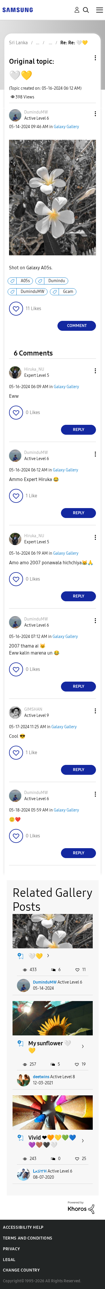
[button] (85, 113)
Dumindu (56, 280)
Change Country (21, 1270)
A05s (25, 280)
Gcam (68, 291)
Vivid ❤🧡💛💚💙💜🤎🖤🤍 (52, 1141)
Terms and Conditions (27, 1238)
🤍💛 (35, 956)
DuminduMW (32, 291)
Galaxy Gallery (66, 126)
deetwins (41, 1076)
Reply (78, 429)
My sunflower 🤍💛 (49, 1047)
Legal (9, 1259)
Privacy (11, 1248)
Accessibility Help (23, 1227)
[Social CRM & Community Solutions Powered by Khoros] (81, 1207)
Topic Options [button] (85, 57)
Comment (77, 325)
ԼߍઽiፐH (40, 1171)
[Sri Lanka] (17, 9)
